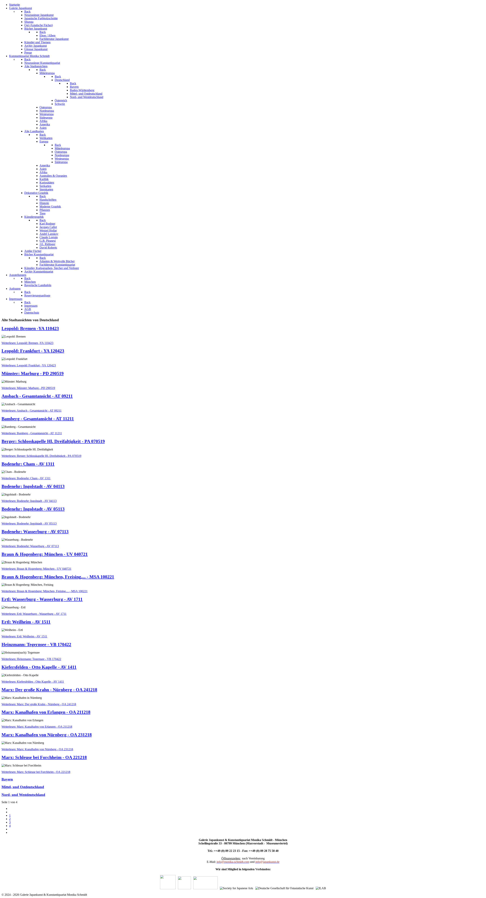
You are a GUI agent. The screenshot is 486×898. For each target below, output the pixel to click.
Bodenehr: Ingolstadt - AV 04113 (33, 486)
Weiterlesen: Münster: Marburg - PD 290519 (28, 388)
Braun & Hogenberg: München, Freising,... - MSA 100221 (58, 576)
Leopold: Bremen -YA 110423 (30, 328)
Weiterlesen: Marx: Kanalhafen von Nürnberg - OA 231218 (37, 749)
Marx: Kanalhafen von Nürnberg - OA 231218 (47, 734)
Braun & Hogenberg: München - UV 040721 (45, 554)
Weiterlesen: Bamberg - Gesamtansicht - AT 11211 (32, 433)
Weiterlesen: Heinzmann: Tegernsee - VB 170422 (31, 659)
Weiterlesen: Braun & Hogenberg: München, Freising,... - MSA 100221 (45, 591)
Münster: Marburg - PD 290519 (33, 373)
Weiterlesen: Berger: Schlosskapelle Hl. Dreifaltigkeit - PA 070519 (41, 455)
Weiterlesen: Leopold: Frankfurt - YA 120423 (29, 365)
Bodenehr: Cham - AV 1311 (28, 463)
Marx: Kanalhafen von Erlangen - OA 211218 (46, 712)
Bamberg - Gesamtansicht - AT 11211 (38, 418)
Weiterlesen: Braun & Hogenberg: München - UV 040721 (36, 568)
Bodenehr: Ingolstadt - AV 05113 (33, 508)
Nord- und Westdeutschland (23, 795)
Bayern (7, 779)
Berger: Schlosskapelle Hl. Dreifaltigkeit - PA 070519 (53, 441)
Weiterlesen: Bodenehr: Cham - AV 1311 (26, 478)
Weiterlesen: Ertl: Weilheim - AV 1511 (24, 636)
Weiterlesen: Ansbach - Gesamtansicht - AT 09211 (32, 410)
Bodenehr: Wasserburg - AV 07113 (35, 531)
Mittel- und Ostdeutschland (23, 787)
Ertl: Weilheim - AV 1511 (26, 621)
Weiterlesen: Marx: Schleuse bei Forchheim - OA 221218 (36, 772)
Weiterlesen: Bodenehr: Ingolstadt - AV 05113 (29, 523)
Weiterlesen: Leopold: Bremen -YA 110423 (27, 343)
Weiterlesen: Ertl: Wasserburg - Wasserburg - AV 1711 (34, 613)
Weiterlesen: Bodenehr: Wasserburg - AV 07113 (30, 546)
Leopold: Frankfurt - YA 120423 (33, 350)
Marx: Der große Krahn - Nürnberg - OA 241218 (49, 689)
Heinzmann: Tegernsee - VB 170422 (36, 644)
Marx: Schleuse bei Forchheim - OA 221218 (44, 757)
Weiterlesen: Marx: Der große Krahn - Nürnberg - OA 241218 (39, 704)
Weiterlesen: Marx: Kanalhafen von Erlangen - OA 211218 (37, 726)
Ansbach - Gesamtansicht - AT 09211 (37, 396)
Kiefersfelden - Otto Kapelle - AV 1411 (39, 667)
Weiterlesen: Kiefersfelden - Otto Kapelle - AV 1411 (33, 681)
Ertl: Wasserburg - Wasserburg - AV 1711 (42, 599)
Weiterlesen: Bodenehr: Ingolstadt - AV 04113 (29, 500)
